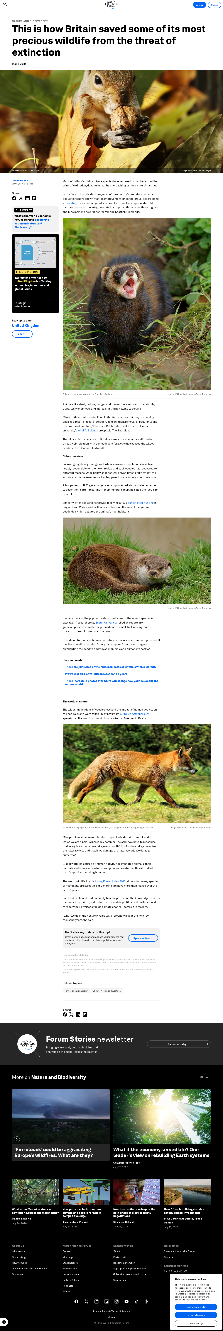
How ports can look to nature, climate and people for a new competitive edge (82, 1213)
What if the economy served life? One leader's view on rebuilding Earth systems (161, 1152)
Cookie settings (196, 1323)
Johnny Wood (20, 180)
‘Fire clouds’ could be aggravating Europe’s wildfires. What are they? (53, 1152)
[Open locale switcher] (4, 1322)
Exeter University (106, 622)
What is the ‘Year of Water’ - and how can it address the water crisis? (35, 1211)
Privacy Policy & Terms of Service (111, 1311)
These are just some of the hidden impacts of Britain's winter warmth (110, 667)
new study (71, 203)
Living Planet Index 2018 (110, 881)
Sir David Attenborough (135, 713)
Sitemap (111, 1317)
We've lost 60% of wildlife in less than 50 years (96, 674)
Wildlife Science (88, 430)
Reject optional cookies (196, 1307)
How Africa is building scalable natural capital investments (184, 1211)
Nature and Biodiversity (30, 21)
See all (205, 1077)
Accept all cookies (196, 1315)
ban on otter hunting (141, 502)
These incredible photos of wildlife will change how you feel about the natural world (111, 682)
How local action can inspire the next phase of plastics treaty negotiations (134, 1213)
